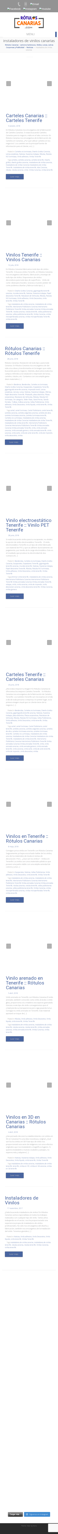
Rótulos (42, 154)
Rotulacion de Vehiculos (30, 296)
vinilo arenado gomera (20, 430)
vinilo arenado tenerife (37, 430)
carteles (14, 160)
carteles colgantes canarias (28, 413)
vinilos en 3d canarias (38, 1166)
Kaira (35, 1526)
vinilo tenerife (41, 404)
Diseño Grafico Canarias (41, 151)
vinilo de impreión (45, 433)
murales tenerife (19, 293)
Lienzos (16, 392)
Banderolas (26, 384)
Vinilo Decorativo (35, 298)
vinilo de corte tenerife (29, 433)
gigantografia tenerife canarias (16, 389)
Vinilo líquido (30, 404)
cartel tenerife (47, 410)
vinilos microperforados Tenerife (37, 316)
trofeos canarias (24, 402)
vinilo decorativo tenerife (30, 587)
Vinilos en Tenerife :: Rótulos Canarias (27, 838)
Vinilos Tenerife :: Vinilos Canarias (24, 257)
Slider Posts (28, 399)
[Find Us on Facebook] (30, 1530)
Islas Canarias (42, 167)
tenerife (16, 1166)
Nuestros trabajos (32, 154)
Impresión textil (34, 389)
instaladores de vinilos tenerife (24, 167)
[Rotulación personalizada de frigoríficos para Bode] (29, 1393)
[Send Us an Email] (26, 1530)
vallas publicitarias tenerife (23, 314)
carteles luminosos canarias (15, 415)
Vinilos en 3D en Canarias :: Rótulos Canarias (26, 1121)
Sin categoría (18, 399)
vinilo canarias (22, 584)
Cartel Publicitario (34, 410)
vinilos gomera (11, 589)
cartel (12, 410)
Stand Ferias (38, 399)
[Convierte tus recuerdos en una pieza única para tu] (29, 1435)
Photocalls (28, 394)
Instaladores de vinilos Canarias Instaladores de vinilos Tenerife (28, 420)
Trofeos (14, 402)
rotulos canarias (17, 170)
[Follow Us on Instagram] (33, 1530)
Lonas (22, 392)
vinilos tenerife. (47, 170)
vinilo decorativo (11, 435)
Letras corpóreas (12, 154)
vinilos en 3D (24, 1166)
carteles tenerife (37, 160)
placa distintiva (38, 394)
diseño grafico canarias (20, 162)
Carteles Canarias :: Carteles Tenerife (26, 118)
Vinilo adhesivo (22, 156)
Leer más (14, 176)
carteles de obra (45, 413)
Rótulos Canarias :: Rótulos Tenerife (25, 351)
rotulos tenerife (31, 311)
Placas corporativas (31, 715)
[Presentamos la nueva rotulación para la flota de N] (29, 1484)
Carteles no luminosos (23, 151)
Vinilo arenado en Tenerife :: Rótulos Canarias (25, 982)
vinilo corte (16, 433)
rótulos (8, 170)
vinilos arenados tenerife (22, 1029)
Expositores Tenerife (41, 387)
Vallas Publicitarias (37, 402)
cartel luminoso (21, 410)
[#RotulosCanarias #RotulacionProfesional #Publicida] (29, 1286)
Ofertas (48, 392)
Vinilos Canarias (35, 170)
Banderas (17, 384)
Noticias (22, 154)
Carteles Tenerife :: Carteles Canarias (25, 677)
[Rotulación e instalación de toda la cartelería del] (29, 1317)
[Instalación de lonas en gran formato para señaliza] (29, 1354)
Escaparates (28, 387)
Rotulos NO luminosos (40, 568)
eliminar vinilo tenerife (20, 577)
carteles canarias (24, 160)
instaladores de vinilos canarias (40, 162)
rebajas (8, 584)
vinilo (26, 170)
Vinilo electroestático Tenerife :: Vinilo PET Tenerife (29, 525)
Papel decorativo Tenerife (14, 394)
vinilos (20, 435)
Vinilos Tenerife (35, 156)
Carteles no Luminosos (13, 418)
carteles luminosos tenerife (36, 415)
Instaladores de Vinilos (21, 1200)
